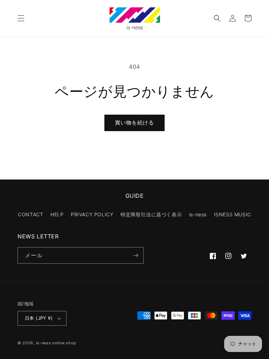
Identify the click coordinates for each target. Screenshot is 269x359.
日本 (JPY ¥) (39, 318)
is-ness (198, 214)
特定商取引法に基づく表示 (151, 214)
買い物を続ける (134, 122)
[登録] (135, 255)
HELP (56, 214)
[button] (21, 18)
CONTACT (30, 214)
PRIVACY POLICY (92, 214)
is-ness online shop (56, 342)
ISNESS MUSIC (232, 214)
